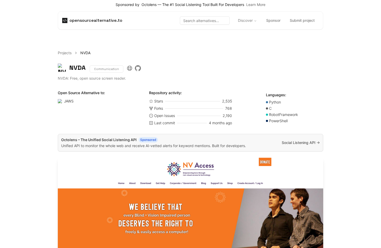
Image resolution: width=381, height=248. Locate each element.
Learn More (255, 4)
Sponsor (273, 20)
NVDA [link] (85, 53)
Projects (65, 53)
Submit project (302, 20)
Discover (245, 20)
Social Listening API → (301, 142)
